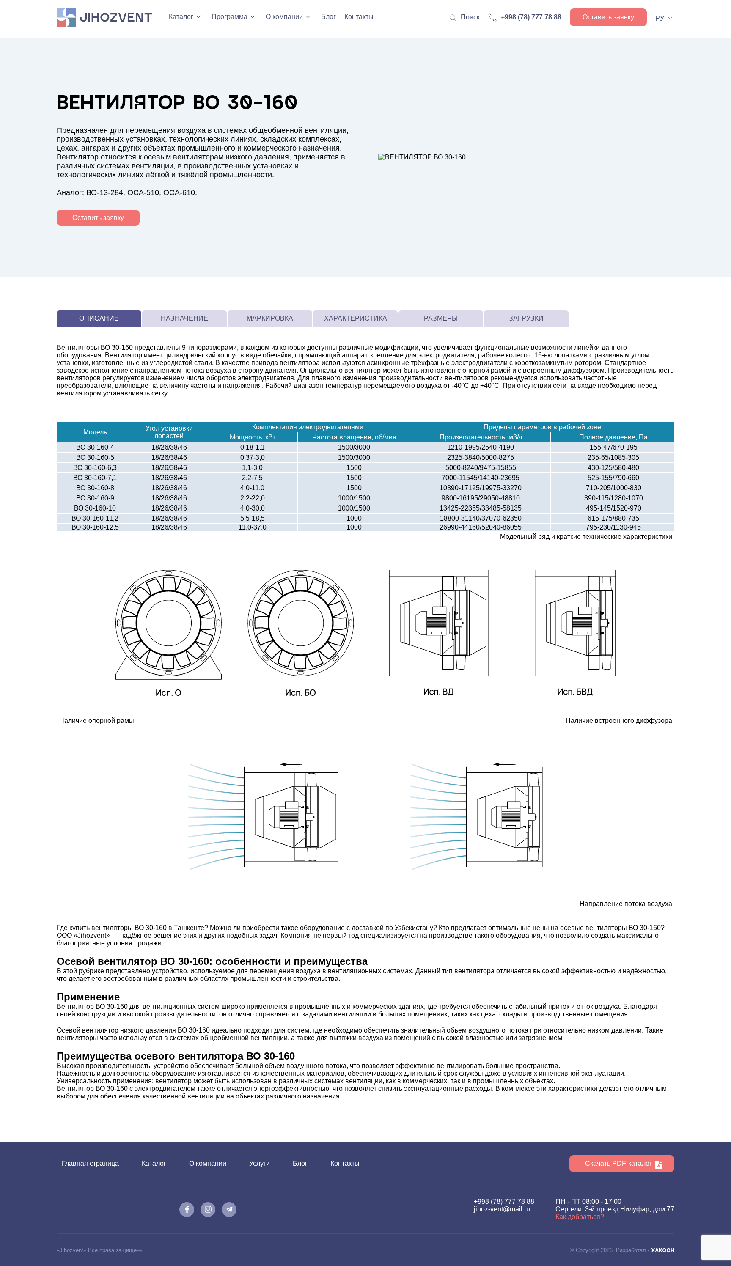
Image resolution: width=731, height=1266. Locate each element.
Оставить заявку (608, 17)
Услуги (259, 1163)
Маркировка (270, 318)
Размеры (441, 318)
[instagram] (208, 1209)
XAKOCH (662, 1250)
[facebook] (186, 1209)
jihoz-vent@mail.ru (502, 1209)
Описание (99, 318)
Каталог (181, 16)
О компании (284, 16)
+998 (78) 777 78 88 (504, 1201)
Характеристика (355, 318)
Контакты (359, 16)
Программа (229, 16)
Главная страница (90, 1163)
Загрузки (526, 318)
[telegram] (229, 1209)
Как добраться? (579, 1216)
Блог (328, 16)
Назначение (184, 318)
